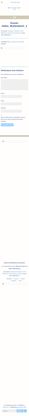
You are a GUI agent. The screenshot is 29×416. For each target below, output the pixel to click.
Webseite (3, 108)
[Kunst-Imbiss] (14, 2)
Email (3, 100)
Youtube (22, 278)
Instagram (14, 280)
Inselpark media (22, 407)
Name (3, 93)
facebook (16, 278)
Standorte (16, 31)
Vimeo (20, 280)
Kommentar (4, 77)
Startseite (10, 31)
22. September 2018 (15, 41)
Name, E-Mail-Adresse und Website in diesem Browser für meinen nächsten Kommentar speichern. (13, 119)
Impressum (6, 407)
